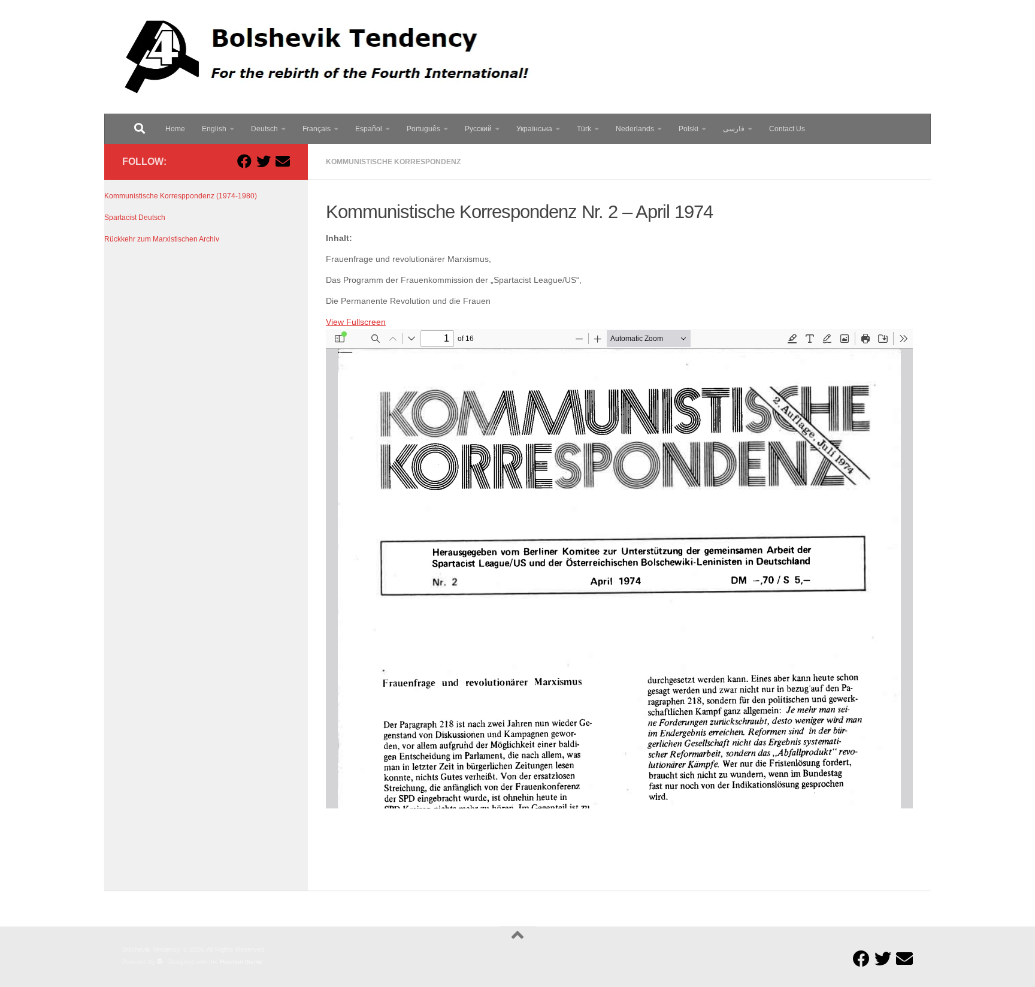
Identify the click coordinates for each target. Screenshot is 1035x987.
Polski (688, 129)
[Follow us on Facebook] (244, 161)
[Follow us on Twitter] (263, 161)
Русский (478, 129)
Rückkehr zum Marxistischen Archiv (161, 239)
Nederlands (635, 129)
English (214, 129)
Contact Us (787, 129)
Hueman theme (241, 961)
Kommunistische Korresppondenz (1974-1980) (180, 196)
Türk (584, 129)
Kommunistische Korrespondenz (393, 162)
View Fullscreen (356, 322)
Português (423, 129)
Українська (534, 129)
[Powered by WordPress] (160, 962)
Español (368, 129)
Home (175, 129)
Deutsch (264, 129)
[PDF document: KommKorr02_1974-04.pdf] (619, 568)
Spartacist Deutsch (134, 217)
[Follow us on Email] (283, 161)
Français (316, 129)
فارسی (734, 129)
